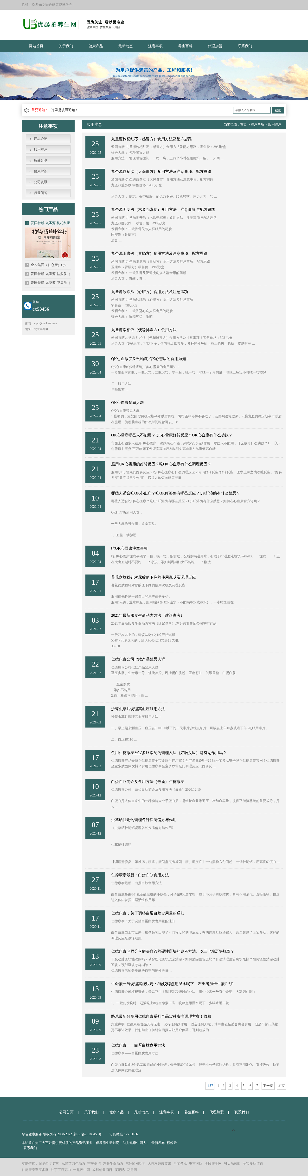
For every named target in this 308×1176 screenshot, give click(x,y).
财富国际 (196, 1163)
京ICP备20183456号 (88, 1134)
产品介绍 (40, 138)
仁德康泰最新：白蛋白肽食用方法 (140, 875)
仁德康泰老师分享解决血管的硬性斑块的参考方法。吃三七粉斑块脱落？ (172, 951)
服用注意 (40, 149)
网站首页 (36, 46)
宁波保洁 (94, 1163)
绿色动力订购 (49, 1163)
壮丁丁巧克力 (61, 1170)
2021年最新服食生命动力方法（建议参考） (147, 615)
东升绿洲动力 (135, 1163)
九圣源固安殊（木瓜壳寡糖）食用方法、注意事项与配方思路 (163, 209)
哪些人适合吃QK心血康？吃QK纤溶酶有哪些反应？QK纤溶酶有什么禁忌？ (175, 493)
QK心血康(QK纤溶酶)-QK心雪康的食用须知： (150, 359)
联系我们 (245, 46)
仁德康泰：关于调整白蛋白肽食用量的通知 (147, 913)
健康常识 (40, 171)
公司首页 (66, 1112)
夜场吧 (120, 1170)
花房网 (132, 1170)
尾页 (281, 1086)
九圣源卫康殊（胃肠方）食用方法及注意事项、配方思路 (159, 253)
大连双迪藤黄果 (159, 1163)
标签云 (172, 1143)
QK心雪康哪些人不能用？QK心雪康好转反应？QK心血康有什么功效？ (171, 435)
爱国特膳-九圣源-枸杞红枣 (48, 223)
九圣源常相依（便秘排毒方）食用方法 (144, 330)
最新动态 (125, 46)
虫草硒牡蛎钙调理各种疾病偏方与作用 (144, 820)
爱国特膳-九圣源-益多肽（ (48, 274)
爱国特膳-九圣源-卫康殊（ (48, 283)
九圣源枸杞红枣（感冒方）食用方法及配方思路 (151, 139)
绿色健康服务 (32, 1134)
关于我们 (66, 46)
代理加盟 (215, 46)
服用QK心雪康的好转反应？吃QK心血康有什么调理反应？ (161, 464)
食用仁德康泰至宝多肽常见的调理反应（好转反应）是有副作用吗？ (169, 753)
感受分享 (40, 160)
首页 (243, 124)
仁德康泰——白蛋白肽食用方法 (138, 1045)
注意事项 (155, 46)
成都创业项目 (102, 1170)
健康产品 (96, 46)
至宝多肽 (180, 1163)
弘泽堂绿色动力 (73, 1163)
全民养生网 (213, 1163)
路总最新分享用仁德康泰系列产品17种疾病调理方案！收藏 (161, 1016)
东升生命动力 (113, 1163)
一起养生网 (81, 1170)
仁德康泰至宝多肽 (35, 1170)
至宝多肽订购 (253, 1163)
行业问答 (40, 193)
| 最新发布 (157, 1143)
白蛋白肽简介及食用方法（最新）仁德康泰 (147, 782)
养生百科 (185, 46)
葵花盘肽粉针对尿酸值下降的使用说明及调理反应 (153, 577)
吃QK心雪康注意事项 (129, 548)
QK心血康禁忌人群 (127, 403)
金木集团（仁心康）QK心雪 (48, 265)
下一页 (268, 1086)
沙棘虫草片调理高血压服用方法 (138, 709)
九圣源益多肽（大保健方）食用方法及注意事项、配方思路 (161, 171)
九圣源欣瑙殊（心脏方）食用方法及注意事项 (149, 292)
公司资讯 (40, 182)
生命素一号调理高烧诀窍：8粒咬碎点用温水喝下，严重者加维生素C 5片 (172, 984)
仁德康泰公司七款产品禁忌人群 (138, 659)
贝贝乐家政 (232, 1163)
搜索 (278, 110)
